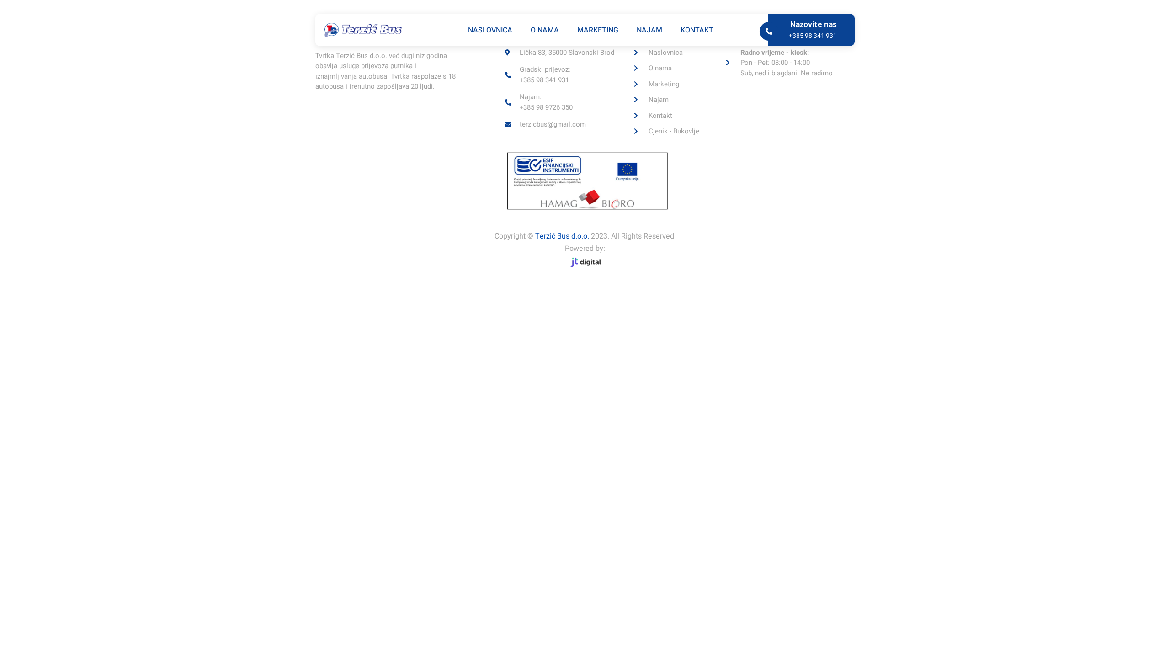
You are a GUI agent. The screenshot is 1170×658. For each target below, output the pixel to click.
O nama (545, 30)
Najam (649, 30)
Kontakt (697, 30)
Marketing (597, 30)
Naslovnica (490, 30)
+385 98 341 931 (813, 36)
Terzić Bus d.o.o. (562, 236)
